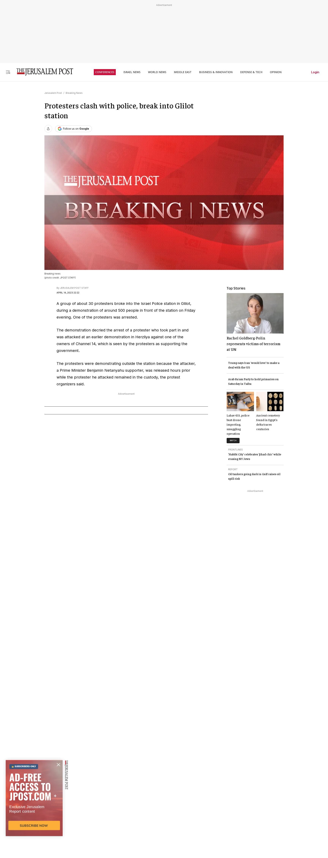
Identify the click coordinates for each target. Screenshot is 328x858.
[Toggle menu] (8, 72)
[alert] (34, 814)
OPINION (275, 72)
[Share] (48, 128)
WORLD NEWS (157, 72)
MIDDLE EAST (183, 72)
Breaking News (74, 92)
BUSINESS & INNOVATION (216, 72)
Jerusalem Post (53, 92)
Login (315, 72)
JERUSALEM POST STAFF (74, 287)
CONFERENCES (104, 72)
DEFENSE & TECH (251, 72)
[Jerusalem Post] (42, 72)
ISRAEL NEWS (131, 72)
